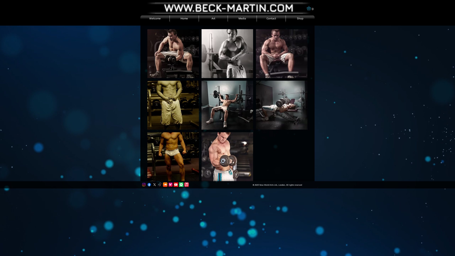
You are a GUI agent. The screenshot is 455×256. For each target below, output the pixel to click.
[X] (154, 184)
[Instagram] (144, 184)
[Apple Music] (186, 184)
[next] (301, 107)
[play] (300, 178)
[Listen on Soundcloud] (165, 184)
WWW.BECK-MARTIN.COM (229, 7)
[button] (311, 8)
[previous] (154, 107)
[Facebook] (149, 184)
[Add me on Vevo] (170, 184)
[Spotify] (181, 184)
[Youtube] (176, 184)
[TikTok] (160, 184)
